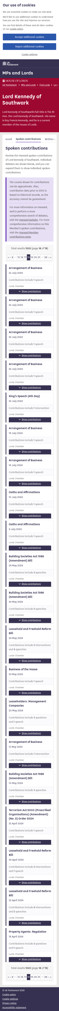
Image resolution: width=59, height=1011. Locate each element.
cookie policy (16, 29)
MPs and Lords (17, 73)
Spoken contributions (28, 139)
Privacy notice (9, 1003)
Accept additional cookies (29, 37)
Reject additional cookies (29, 46)
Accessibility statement (14, 1007)
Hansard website (28, 219)
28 (46, 257)
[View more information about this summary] (29, 279)
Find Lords (44, 85)
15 (19, 257)
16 (22, 257)
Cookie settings (29, 54)
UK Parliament (9, 85)
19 (32, 257)
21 (39, 257)
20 (35, 257)
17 (25, 257)
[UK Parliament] (10, 63)
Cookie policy (9, 994)
